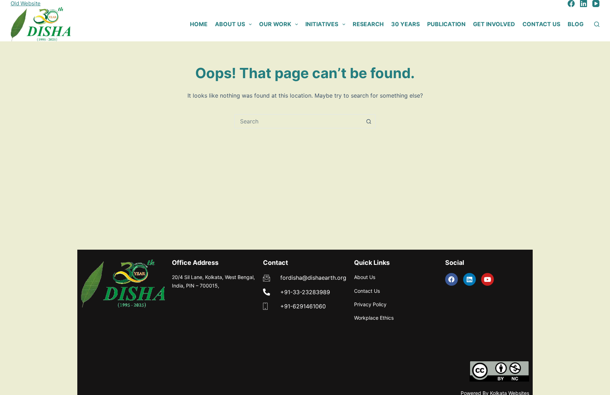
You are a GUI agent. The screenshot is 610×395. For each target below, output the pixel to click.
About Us (230, 24)
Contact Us (541, 24)
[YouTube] (595, 3)
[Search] (596, 24)
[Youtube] (487, 279)
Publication (446, 24)
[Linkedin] (469, 279)
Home (199, 24)
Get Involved (494, 24)
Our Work (275, 24)
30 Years (405, 24)
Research (368, 24)
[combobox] (298, 121)
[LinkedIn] (583, 3)
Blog (576, 24)
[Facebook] (571, 3)
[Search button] (368, 121)
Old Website (26, 3)
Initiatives (321, 24)
